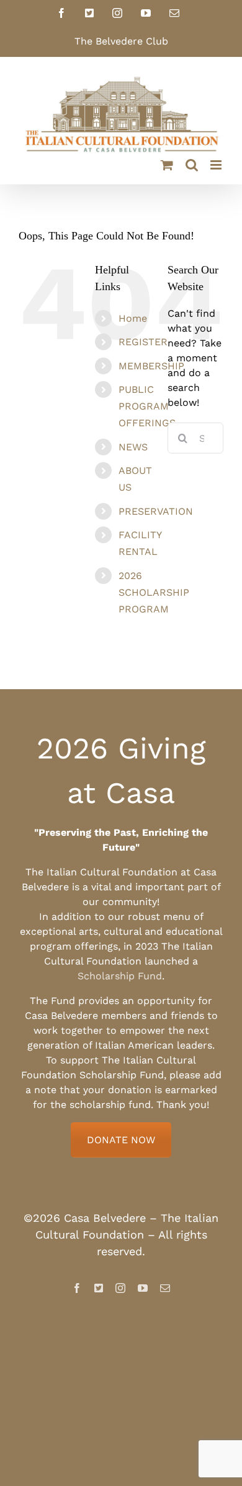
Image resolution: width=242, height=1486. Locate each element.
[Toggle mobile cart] (167, 164)
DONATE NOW (121, 1140)
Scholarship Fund (120, 976)
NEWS (133, 447)
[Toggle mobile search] (192, 164)
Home (133, 318)
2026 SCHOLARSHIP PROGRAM (154, 592)
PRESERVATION (156, 511)
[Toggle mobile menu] (216, 164)
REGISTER (143, 342)
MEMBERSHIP (151, 366)
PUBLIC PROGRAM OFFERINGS (147, 406)
